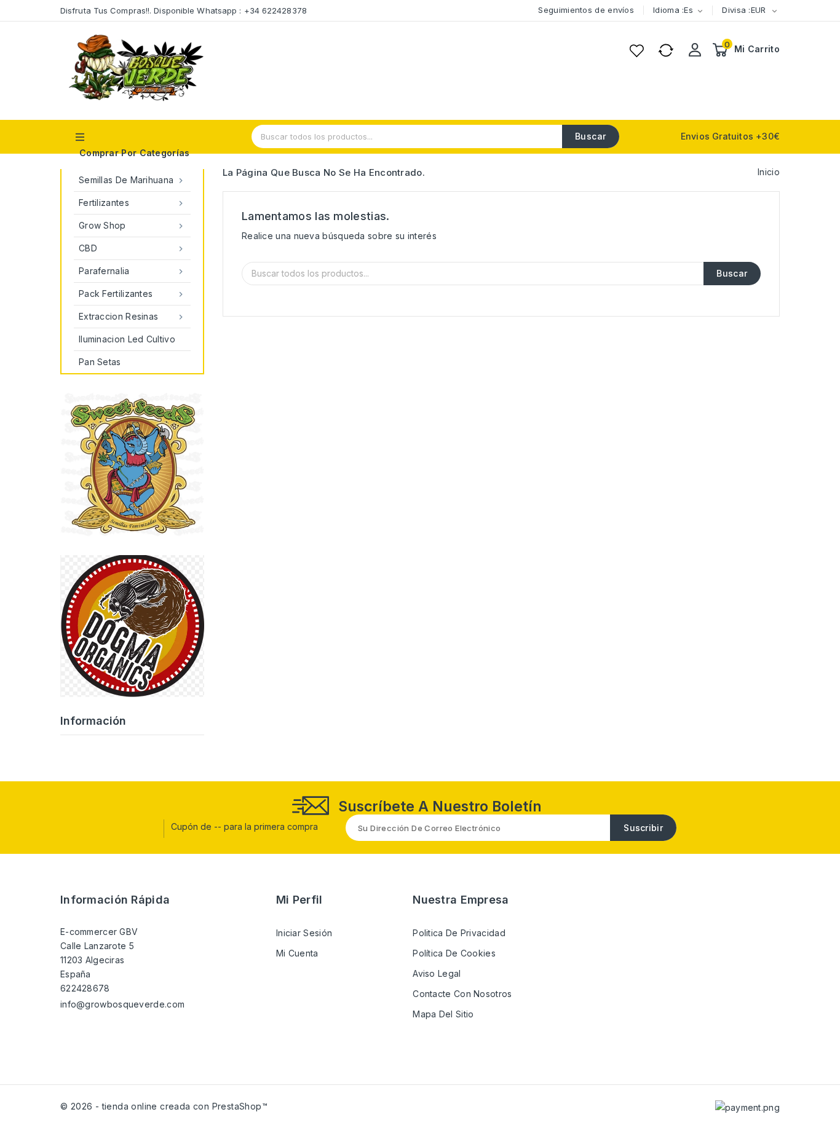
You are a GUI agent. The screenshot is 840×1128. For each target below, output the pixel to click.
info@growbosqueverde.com (122, 1004)
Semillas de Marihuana (132, 180)
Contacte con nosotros (462, 993)
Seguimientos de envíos (586, 10)
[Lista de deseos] (636, 50)
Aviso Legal (437, 973)
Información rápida (115, 899)
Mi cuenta (297, 953)
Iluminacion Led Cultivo (127, 339)
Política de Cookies (454, 953)
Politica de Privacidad (459, 933)
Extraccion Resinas (132, 316)
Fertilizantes (132, 202)
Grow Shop (132, 225)
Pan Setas (100, 362)
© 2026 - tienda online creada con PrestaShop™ (163, 1106)
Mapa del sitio (443, 1014)
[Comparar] (666, 50)
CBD (132, 248)
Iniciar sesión (304, 933)
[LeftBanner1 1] (132, 626)
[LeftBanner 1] (132, 465)
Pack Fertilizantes (132, 293)
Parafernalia (132, 271)
